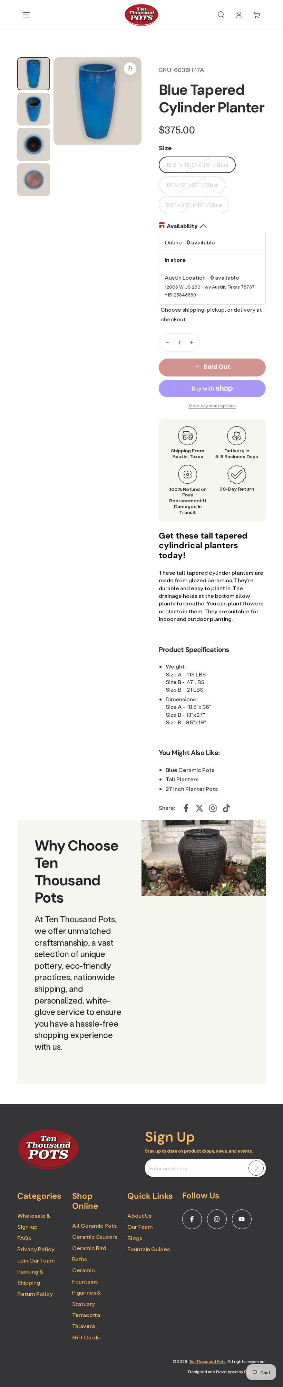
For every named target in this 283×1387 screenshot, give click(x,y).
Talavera (83, 1325)
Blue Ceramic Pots (190, 769)
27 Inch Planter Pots (192, 788)
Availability (182, 226)
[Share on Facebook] (186, 808)
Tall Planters (182, 779)
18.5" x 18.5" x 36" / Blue (197, 164)
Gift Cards (86, 1337)
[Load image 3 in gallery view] (33, 144)
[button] (221, 14)
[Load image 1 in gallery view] (33, 73)
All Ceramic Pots (94, 1225)
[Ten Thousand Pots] (48, 1167)
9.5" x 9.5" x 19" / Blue (194, 204)
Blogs (134, 1238)
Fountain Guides (148, 1249)
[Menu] (26, 14)
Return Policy (35, 1293)
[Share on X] (199, 808)
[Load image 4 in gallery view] (33, 180)
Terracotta (86, 1314)
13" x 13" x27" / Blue (192, 184)
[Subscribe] (256, 1168)
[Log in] (239, 14)
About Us (139, 1215)
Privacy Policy (36, 1249)
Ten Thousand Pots (207, 1361)
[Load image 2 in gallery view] (33, 109)
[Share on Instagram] (213, 808)
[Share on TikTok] (226, 808)
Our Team (140, 1226)
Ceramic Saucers (94, 1236)
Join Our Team (36, 1260)
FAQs (24, 1238)
